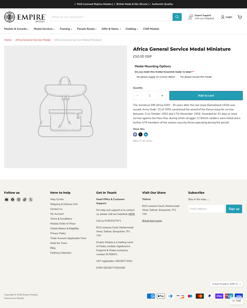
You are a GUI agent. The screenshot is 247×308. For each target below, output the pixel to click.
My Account (57, 214)
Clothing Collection (60, 252)
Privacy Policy (58, 233)
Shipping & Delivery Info (64, 204)
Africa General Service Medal (33, 39)
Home (8, 39)
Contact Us (56, 209)
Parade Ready (86, 29)
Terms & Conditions (61, 218)
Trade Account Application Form (68, 238)
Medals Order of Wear (62, 223)
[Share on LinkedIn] (146, 134)
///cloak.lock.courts (152, 220)
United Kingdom (225, 284)
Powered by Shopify (14, 298)
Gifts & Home (110, 29)
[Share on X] (140, 134)
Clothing (131, 29)
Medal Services (43, 29)
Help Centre (57, 199)
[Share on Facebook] (135, 134)
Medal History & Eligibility (64, 228)
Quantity (137, 88)
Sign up (234, 209)
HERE (131, 214)
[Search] (177, 17)
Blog (52, 248)
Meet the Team (58, 243)
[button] (227, 17)
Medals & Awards (15, 29)
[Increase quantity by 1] (162, 95)
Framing (65, 29)
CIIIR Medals (151, 29)
